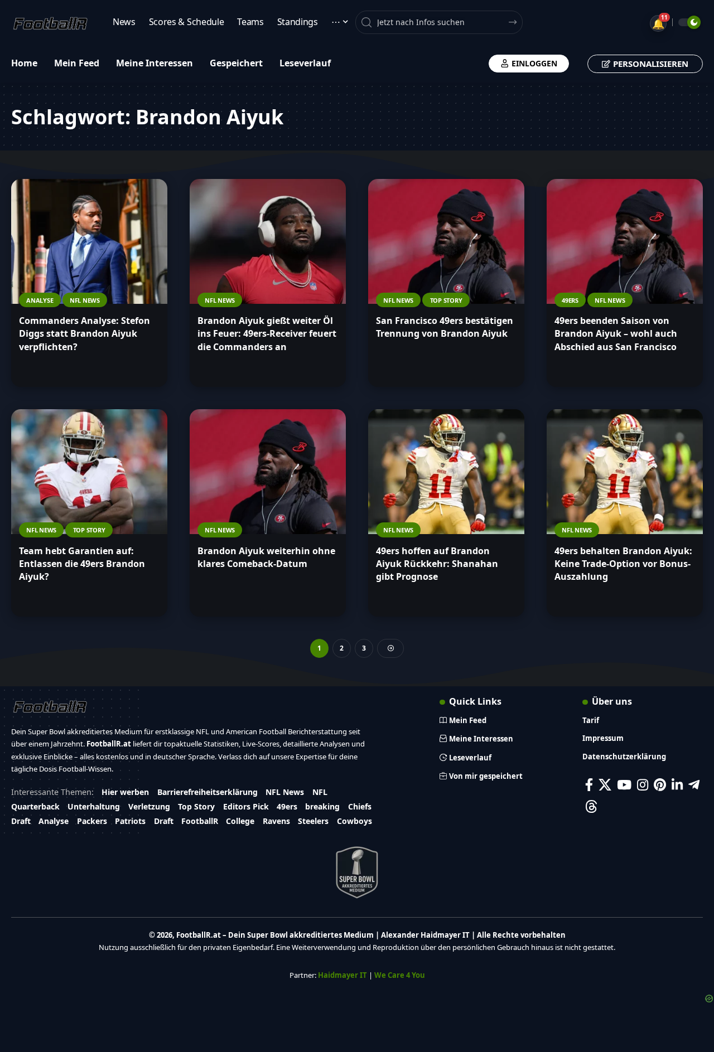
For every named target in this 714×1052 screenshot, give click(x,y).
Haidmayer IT (342, 975)
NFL (319, 792)
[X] (605, 785)
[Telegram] (694, 785)
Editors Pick (246, 806)
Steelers (313, 821)
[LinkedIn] (677, 785)
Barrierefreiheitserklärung (207, 792)
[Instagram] (642, 785)
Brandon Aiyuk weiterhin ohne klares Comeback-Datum (266, 557)
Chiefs (360, 806)
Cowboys (354, 821)
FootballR (199, 821)
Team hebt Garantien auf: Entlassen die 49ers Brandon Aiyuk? (82, 564)
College (240, 821)
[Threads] (591, 806)
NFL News (85, 300)
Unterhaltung (93, 806)
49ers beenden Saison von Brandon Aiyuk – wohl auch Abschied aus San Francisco (615, 333)
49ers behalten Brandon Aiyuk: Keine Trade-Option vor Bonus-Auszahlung (623, 564)
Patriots (130, 821)
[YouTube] (624, 785)
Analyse (39, 300)
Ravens (276, 821)
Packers (92, 821)
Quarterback (35, 806)
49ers (570, 300)
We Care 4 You (399, 975)
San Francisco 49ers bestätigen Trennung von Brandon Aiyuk (444, 327)
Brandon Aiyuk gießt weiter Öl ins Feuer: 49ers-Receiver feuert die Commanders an (266, 333)
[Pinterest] (660, 785)
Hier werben (125, 792)
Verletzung (149, 806)
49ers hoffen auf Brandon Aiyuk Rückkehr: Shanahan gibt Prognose (437, 564)
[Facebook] (589, 785)
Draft (21, 821)
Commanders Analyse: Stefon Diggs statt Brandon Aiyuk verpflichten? (84, 333)
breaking (322, 806)
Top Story (446, 300)
